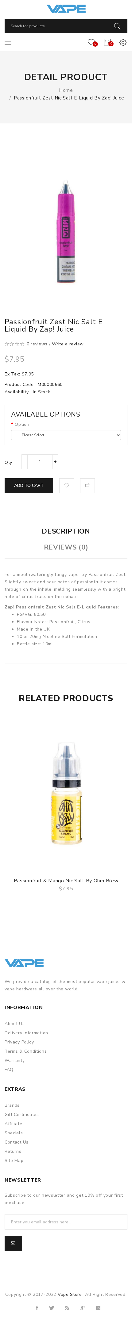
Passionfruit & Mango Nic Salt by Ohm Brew (66, 880)
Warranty (15, 1060)
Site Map (14, 1161)
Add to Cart (29, 485)
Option (22, 424)
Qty (8, 462)
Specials (14, 1133)
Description (66, 531)
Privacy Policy (19, 1042)
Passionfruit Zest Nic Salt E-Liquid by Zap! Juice (69, 98)
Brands (12, 1105)
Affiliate (13, 1124)
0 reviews (37, 344)
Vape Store (70, 1294)
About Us (15, 1024)
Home (66, 90)
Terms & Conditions (26, 1051)
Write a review (68, 344)
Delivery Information (26, 1033)
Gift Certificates (22, 1114)
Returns (13, 1151)
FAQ (9, 1070)
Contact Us (17, 1142)
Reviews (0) (66, 547)
